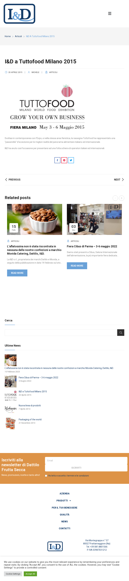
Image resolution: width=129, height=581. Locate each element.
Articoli (53, 72)
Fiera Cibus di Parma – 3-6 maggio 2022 (92, 246)
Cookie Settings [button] (13, 574)
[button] (109, 14)
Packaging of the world (30, 419)
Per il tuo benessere (64, 507)
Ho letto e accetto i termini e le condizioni (68, 475)
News (64, 521)
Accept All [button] (30, 574)
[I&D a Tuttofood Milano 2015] (11, 395)
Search (120, 332)
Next (121, 198)
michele (35, 72)
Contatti (64, 528)
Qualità (64, 514)
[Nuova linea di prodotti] (11, 409)
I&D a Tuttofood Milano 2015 (33, 391)
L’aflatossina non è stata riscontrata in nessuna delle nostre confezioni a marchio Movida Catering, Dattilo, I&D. (34, 250)
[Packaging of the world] (11, 423)
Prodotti (62, 500)
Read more (17, 273)
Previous (115, 198)
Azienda (65, 493)
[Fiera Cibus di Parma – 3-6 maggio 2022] (11, 381)
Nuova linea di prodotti (30, 405)
